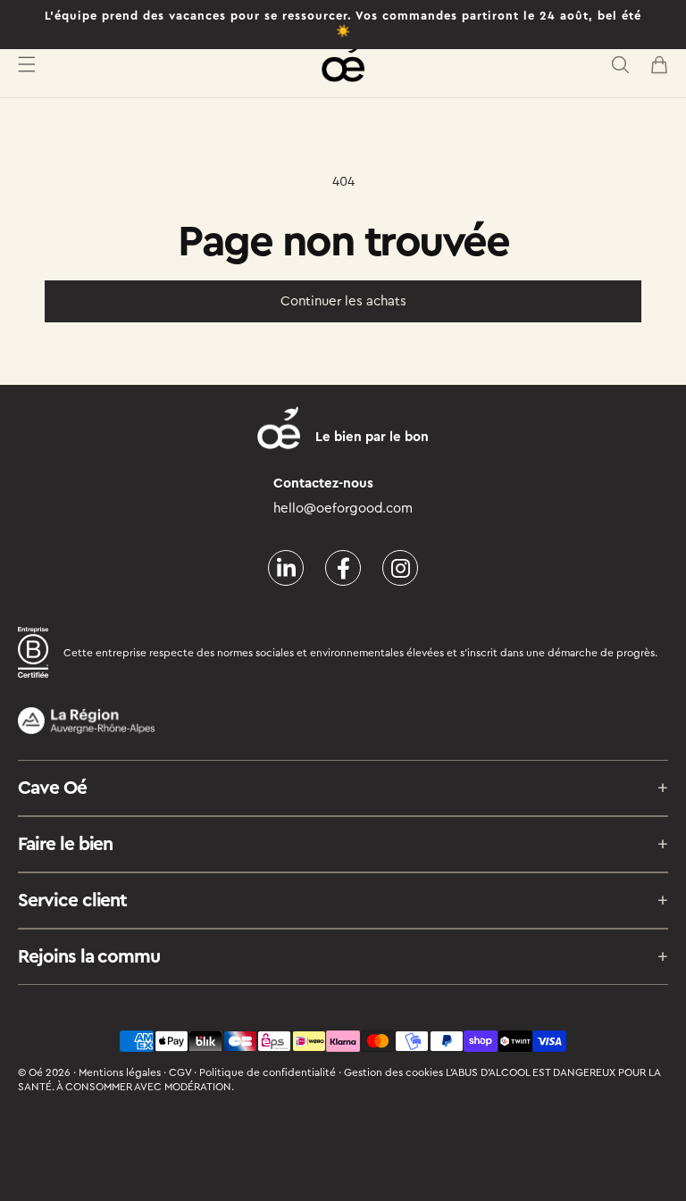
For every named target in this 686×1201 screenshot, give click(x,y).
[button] (26, 64)
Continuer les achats (343, 301)
